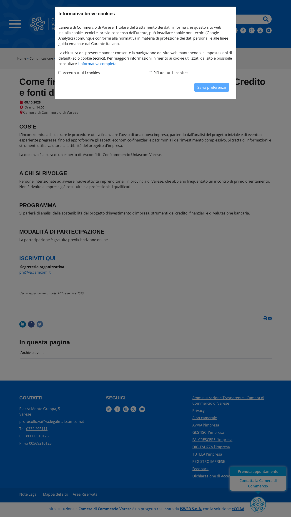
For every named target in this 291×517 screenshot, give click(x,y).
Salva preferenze (211, 87)
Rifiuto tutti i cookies (170, 72)
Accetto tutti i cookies (81, 72)
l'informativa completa (97, 63)
